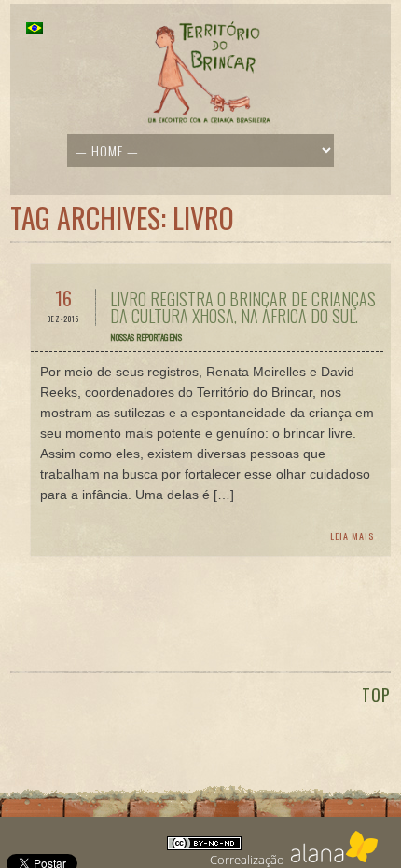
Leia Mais (352, 536)
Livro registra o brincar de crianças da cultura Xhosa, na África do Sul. (243, 307)
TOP (376, 695)
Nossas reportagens (146, 337)
